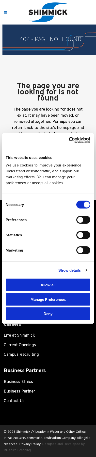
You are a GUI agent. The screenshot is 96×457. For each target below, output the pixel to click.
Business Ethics (18, 382)
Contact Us (14, 401)
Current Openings (20, 345)
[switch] (83, 220)
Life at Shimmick (19, 335)
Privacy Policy (29, 444)
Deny (48, 314)
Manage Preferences (48, 299)
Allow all (48, 285)
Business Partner (19, 391)
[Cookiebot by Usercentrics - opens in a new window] (69, 140)
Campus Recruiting (21, 354)
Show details (69, 270)
